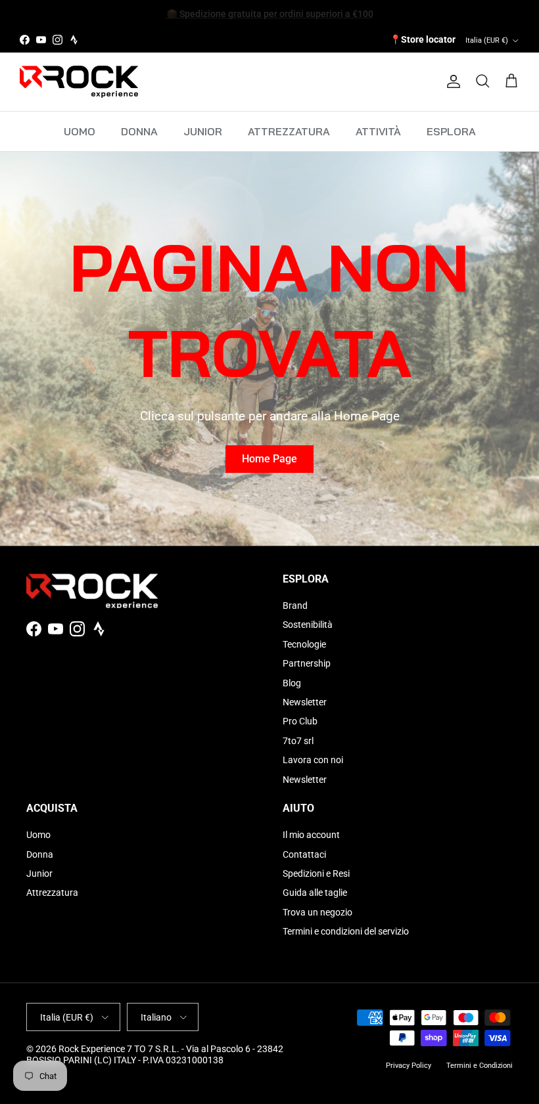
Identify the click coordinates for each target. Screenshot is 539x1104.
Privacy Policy (408, 1065)
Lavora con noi (313, 760)
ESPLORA (451, 131)
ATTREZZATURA (289, 131)
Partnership (307, 663)
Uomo (38, 834)
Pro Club (300, 721)
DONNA (139, 131)
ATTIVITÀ (378, 131)
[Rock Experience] (79, 82)
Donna (39, 854)
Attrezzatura (52, 892)
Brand (295, 605)
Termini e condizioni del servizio (346, 931)
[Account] (450, 81)
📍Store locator (423, 39)
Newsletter (305, 702)
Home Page (269, 459)
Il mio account (311, 834)
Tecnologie (304, 644)
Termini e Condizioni (479, 1065)
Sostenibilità (308, 624)
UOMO (79, 131)
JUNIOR (202, 131)
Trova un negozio (317, 912)
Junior (39, 873)
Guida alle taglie (315, 892)
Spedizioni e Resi (316, 873)
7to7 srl (298, 741)
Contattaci (304, 854)
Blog (292, 683)
